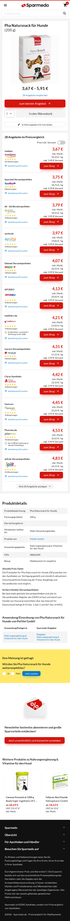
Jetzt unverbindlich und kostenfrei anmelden (34, 740)
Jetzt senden (31, 673)
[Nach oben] (65, 913)
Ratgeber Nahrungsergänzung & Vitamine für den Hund (48, 637)
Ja (8, 673)
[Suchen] (64, 13)
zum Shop (49, 165)
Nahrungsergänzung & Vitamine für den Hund (16, 637)
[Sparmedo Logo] (35, 5)
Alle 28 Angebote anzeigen (33, 486)
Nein (18, 673)
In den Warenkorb (40, 113)
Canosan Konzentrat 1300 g (20, 797)
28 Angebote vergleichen (35, 95)
